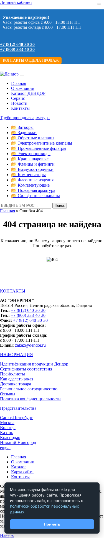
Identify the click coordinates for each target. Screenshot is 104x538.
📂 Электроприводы (30, 153)
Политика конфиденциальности (30, 398)
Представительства (18, 408)
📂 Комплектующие (30, 185)
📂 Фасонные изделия (32, 179)
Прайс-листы (12, 374)
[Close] (99, 3)
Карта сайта (22, 471)
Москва (7, 422)
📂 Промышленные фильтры (38, 148)
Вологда (8, 427)
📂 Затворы (22, 127)
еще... (5, 447)
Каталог (18, 466)
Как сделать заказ (16, 379)
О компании (22, 88)
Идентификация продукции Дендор (34, 364)
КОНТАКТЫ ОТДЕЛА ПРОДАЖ (31, 60)
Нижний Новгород (18, 442)
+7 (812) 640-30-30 (17, 44)
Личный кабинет (16, 2)
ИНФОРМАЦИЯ (16, 354)
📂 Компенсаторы (28, 174)
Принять (52, 524)
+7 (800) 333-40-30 (17, 49)
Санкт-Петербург (16, 417)
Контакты (20, 108)
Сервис (18, 98)
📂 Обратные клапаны (32, 137)
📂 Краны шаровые (30, 158)
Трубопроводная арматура (25, 117)
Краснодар (10, 437)
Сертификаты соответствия (26, 369)
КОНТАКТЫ (12, 291)
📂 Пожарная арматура (33, 190)
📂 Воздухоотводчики (32, 169)
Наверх (7, 535)
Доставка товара (15, 384)
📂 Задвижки (24, 132)
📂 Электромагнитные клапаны (41, 143)
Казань (6, 432)
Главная (18, 83)
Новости (19, 103)
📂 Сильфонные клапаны (35, 195)
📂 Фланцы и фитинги (33, 164)
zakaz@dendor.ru (30, 345)
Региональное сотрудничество (28, 388)
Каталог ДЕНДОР (28, 93)
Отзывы (7, 393)
